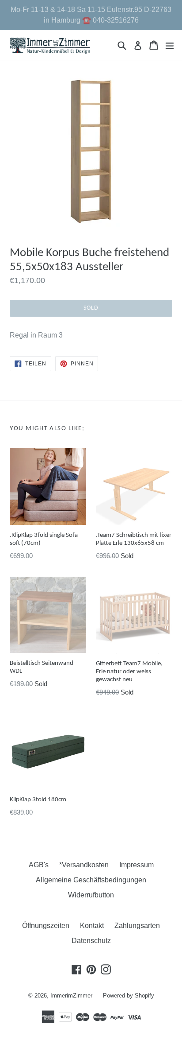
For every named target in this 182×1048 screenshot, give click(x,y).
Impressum (136, 865)
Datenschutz (91, 940)
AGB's (39, 865)
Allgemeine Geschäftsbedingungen (91, 880)
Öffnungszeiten (45, 925)
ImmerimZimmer (71, 995)
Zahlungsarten (137, 925)
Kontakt (92, 925)
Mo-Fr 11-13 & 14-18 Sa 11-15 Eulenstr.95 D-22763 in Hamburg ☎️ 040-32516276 (91, 15)
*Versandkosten (84, 865)
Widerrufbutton (91, 895)
